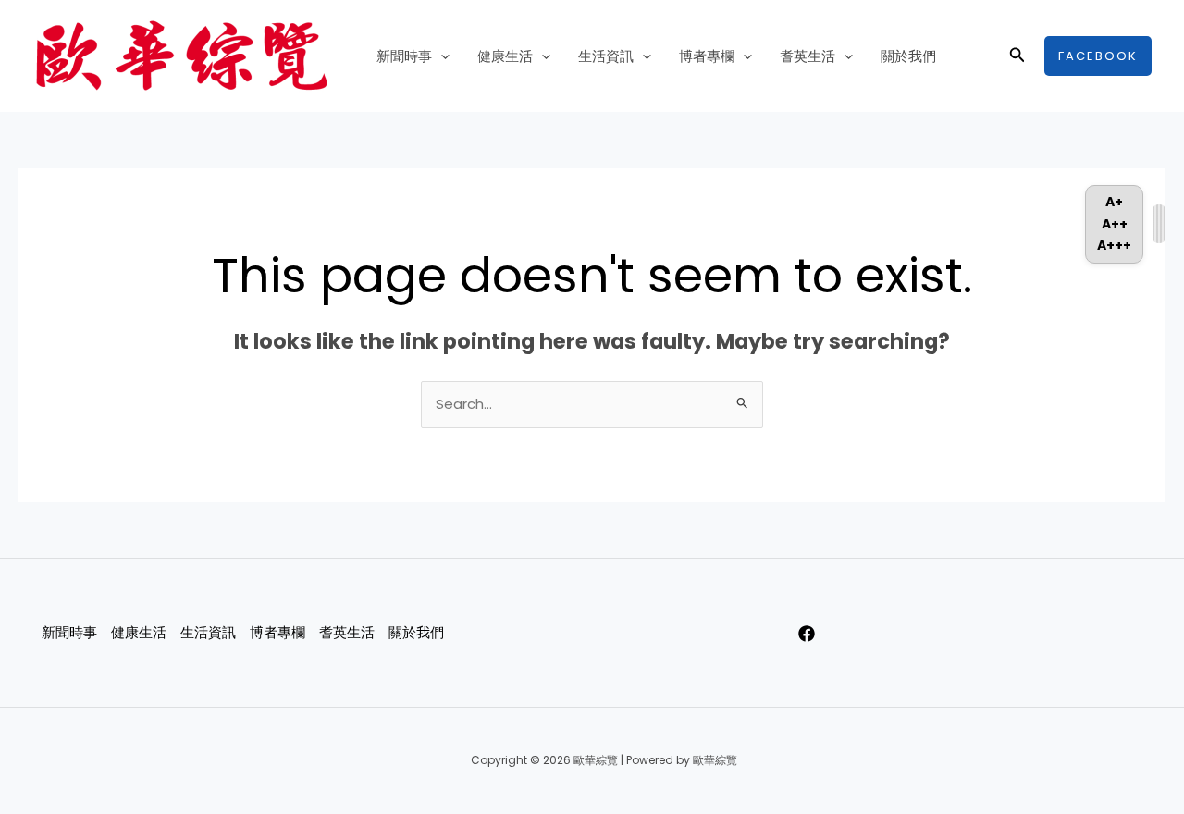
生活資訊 (606, 56)
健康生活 (505, 56)
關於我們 (908, 56)
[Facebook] (806, 633)
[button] (441, 56)
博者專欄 (706, 56)
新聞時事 (404, 56)
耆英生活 (807, 56)
